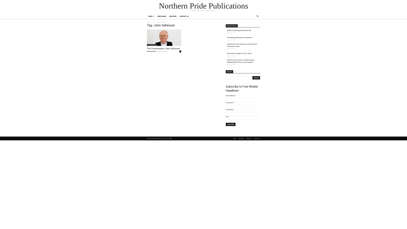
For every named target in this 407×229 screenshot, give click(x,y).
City (227, 116)
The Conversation (152, 45)
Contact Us (184, 16)
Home (149, 22)
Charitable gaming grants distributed (239, 37)
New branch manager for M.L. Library (239, 53)
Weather (172, 16)
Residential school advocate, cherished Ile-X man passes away (242, 45)
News (150, 16)
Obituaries (161, 16)
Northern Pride (151, 51)
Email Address (231, 95)
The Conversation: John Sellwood (163, 48)
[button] (257, 16)
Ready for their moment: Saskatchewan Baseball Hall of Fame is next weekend (240, 61)
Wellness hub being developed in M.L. (239, 30)
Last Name (230, 109)
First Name (230, 102)
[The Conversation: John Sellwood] (164, 37)
